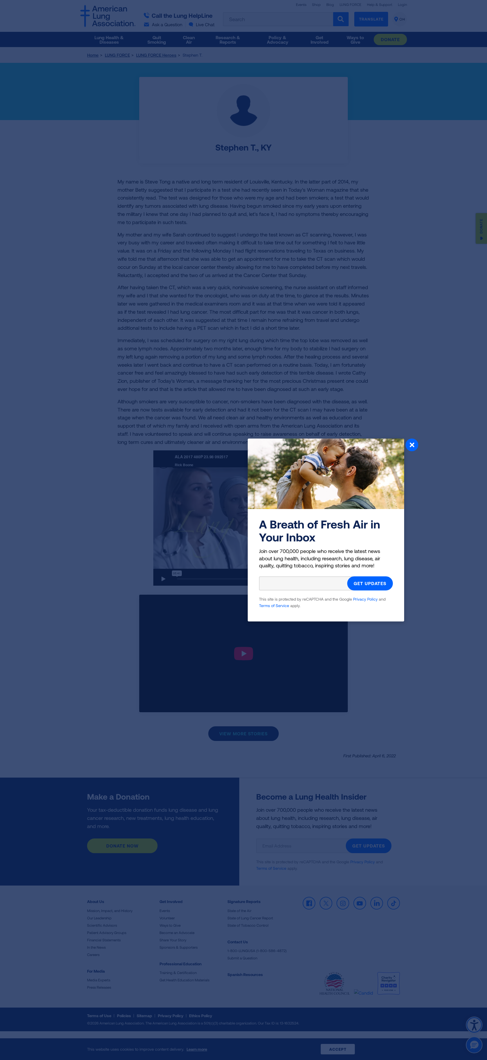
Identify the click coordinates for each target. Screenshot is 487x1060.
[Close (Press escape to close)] (412, 446)
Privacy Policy (365, 599)
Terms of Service (274, 605)
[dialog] (243, 530)
